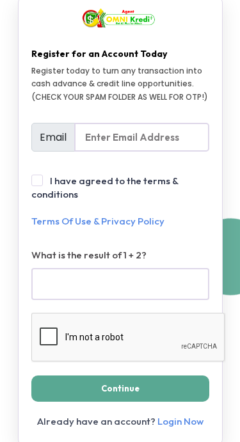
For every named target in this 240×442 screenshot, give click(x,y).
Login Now (180, 421)
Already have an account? (120, 421)
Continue (120, 388)
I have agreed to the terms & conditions (104, 201)
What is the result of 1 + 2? (89, 255)
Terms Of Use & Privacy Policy (97, 221)
